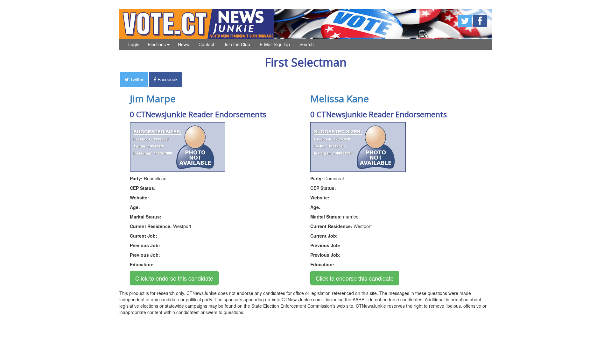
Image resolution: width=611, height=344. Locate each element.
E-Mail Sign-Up (275, 44)
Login (133, 44)
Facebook (167, 79)
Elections (157, 44)
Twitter (136, 79)
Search (306, 44)
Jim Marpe (153, 98)
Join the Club (237, 44)
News (183, 44)
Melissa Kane (339, 98)
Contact (206, 44)
